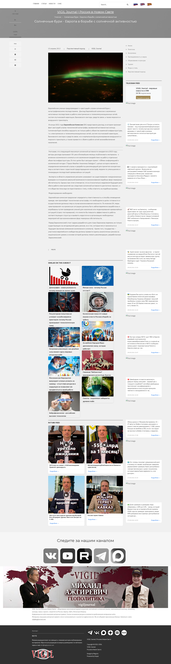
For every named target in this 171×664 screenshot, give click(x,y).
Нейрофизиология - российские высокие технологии (62, 414)
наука (53, 249)
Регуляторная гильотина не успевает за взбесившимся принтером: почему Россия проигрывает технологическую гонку (62, 320)
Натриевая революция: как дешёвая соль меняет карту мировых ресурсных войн (64, 352)
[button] (85, 77)
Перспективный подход (76, 49)
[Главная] (42, 654)
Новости (52, 4)
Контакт (35, 631)
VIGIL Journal (97, 49)
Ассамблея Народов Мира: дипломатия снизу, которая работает (94, 346)
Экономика (132, 53)
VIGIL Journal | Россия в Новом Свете (85, 12)
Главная (36, 4)
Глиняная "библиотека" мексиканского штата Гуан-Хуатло (97, 373)
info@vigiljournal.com (39, 619)
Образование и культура (136, 60)
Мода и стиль (133, 68)
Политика (131, 49)
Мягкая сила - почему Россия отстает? (94, 289)
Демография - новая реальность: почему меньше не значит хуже (62, 289)
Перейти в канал (143, 98)
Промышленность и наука (137, 57)
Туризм (130, 64)
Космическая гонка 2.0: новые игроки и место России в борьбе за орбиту (97, 317)
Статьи (44, 4)
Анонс (130, 46)
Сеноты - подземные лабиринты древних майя (96, 399)
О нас (60, 4)
